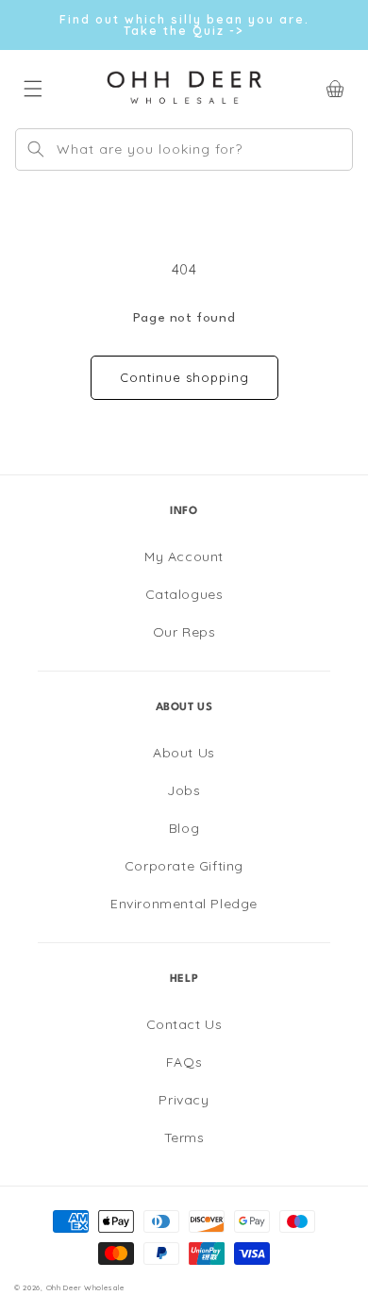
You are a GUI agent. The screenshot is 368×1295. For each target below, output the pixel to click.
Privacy (184, 1099)
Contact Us (184, 1024)
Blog (184, 828)
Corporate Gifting (184, 865)
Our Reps (184, 631)
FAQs (184, 1062)
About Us (184, 752)
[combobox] (184, 149)
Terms (184, 1137)
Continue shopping (184, 377)
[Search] (36, 149)
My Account (184, 556)
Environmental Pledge (184, 903)
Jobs (183, 790)
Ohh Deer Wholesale (85, 1287)
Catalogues (184, 594)
